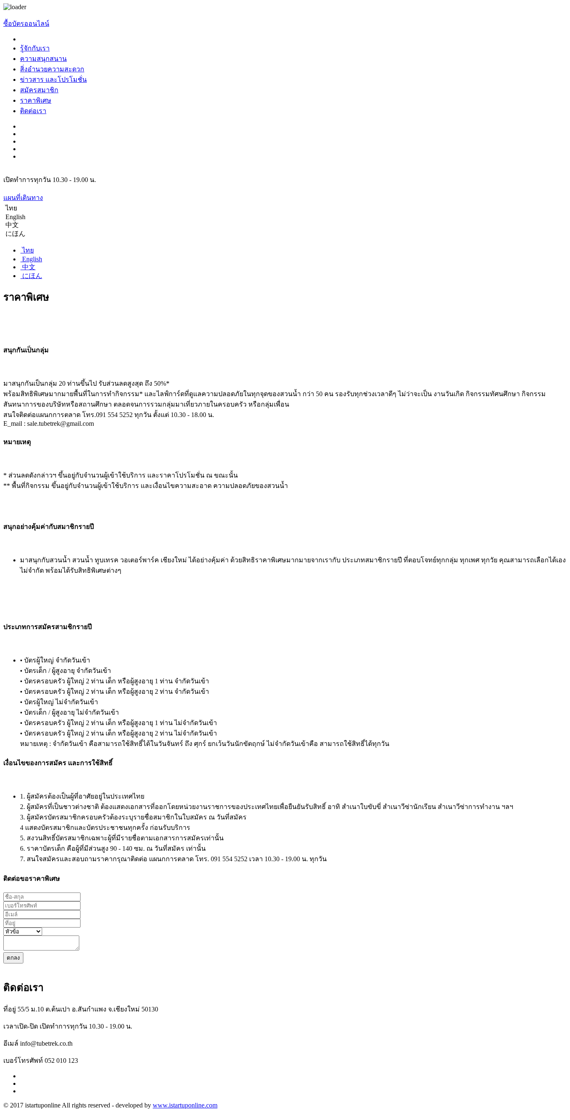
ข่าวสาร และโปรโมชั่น (53, 79)
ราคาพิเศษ (35, 100)
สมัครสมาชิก (39, 90)
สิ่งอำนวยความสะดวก (52, 69)
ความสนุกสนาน (43, 58)
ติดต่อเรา (33, 110)
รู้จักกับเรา (35, 48)
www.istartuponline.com (185, 1105)
